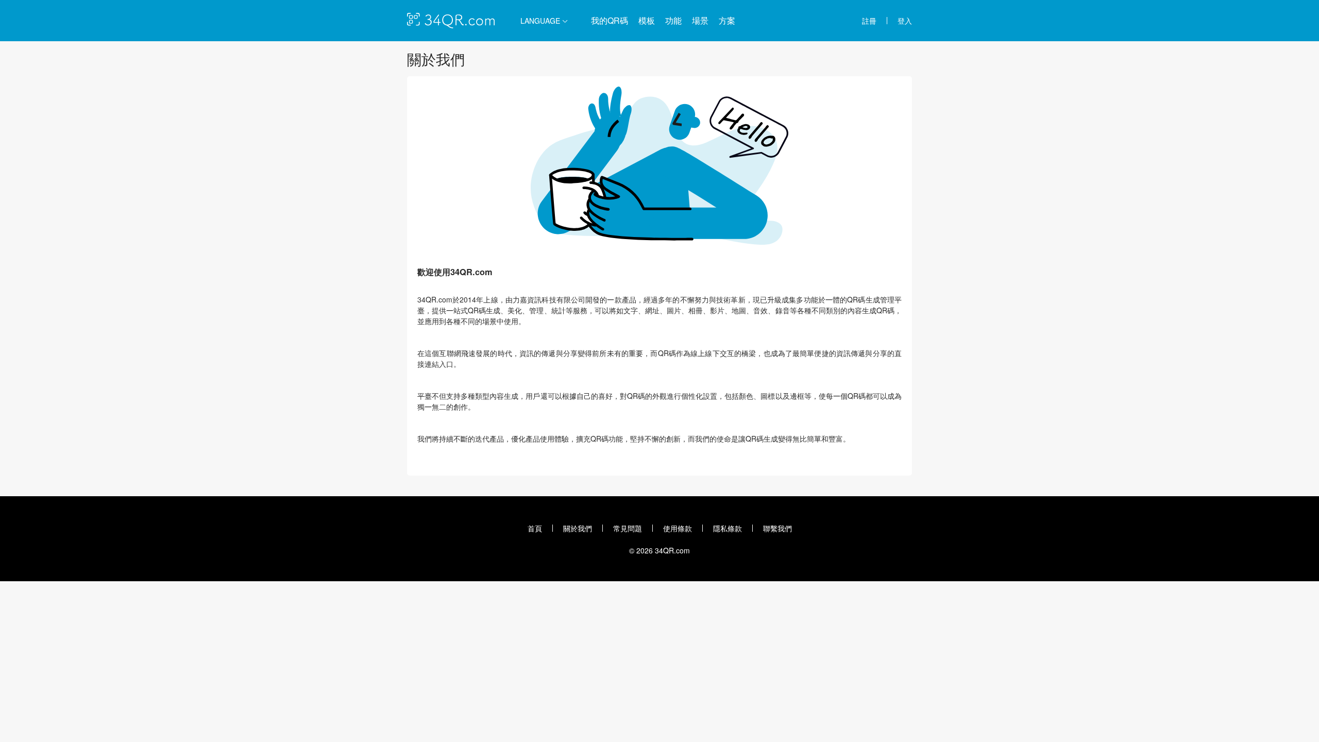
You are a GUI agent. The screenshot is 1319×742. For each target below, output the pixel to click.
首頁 (535, 528)
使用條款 (677, 528)
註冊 (869, 20)
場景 (700, 20)
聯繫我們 (777, 528)
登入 (905, 20)
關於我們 (577, 528)
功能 (673, 20)
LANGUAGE (541, 20)
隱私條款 (727, 528)
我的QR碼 (609, 20)
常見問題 (627, 528)
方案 (727, 20)
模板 (646, 20)
